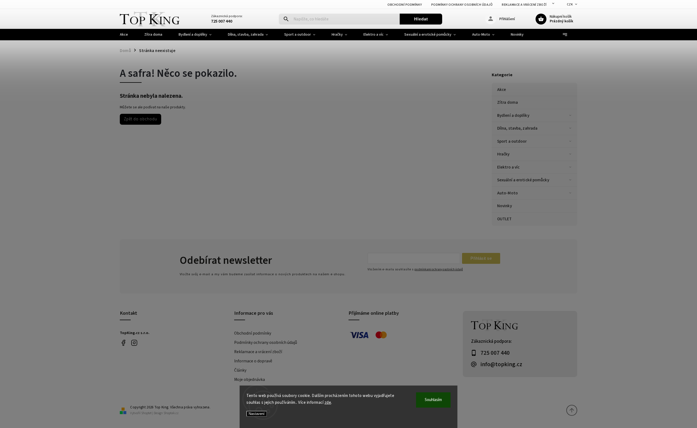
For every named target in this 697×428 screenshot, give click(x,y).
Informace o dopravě (253, 361)
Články (240, 370)
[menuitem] (128, 34)
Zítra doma (507, 102)
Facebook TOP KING (123, 343)
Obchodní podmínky (404, 4)
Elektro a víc (508, 167)
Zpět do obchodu (140, 119)
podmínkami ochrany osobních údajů (438, 269)
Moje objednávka (249, 380)
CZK (570, 4)
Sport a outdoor (512, 141)
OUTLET (504, 219)
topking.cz (134, 343)
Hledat (421, 19)
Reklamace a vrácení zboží (524, 4)
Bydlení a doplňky (513, 115)
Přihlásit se (481, 258)
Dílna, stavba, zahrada (517, 128)
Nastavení (257, 414)
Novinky (504, 206)
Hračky (503, 154)
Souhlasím (433, 400)
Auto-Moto (507, 193)
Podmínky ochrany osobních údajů (462, 4)
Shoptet (146, 413)
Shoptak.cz (171, 413)
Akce (501, 90)
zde (328, 402)
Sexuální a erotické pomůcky (523, 180)
